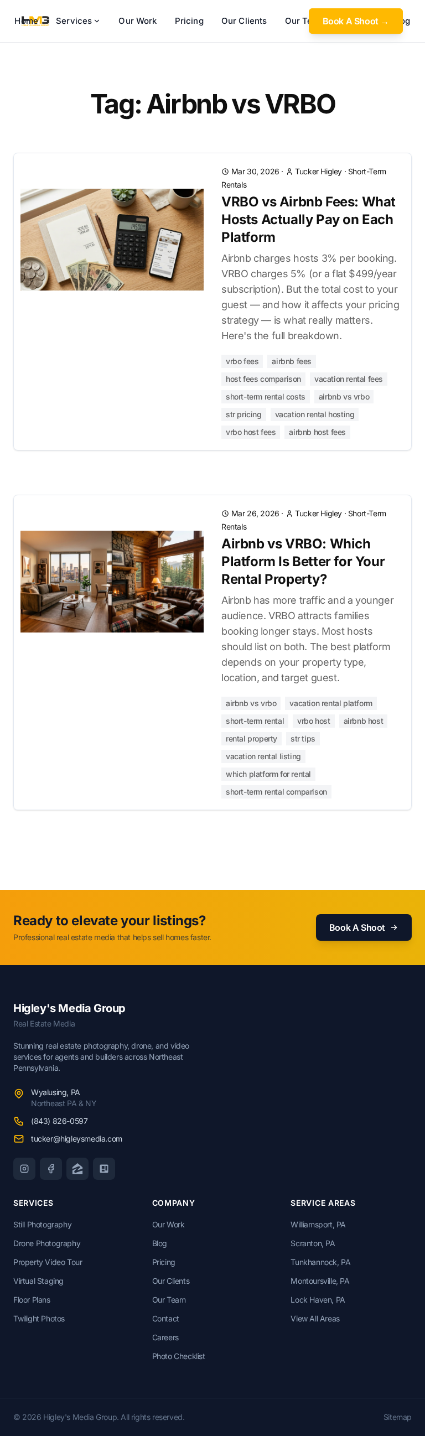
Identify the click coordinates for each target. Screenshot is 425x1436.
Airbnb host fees (317, 432)
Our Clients (244, 20)
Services (74, 20)
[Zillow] (77, 1169)
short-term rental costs (265, 396)
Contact (165, 1318)
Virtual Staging (38, 1280)
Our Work (137, 20)
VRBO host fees (251, 432)
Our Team (169, 1299)
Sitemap (397, 1417)
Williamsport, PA (318, 1224)
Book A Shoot (357, 927)
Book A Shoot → (356, 21)
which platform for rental (268, 774)
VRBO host (313, 720)
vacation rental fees (348, 378)
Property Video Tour (47, 1262)
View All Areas (315, 1318)
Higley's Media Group (69, 1008)
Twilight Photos (39, 1318)
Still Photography (42, 1224)
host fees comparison (263, 378)
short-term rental (255, 720)
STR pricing (244, 414)
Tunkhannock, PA (320, 1262)
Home (26, 20)
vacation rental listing (263, 756)
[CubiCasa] (104, 1169)
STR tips (303, 738)
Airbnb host (363, 720)
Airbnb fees (292, 361)
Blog (159, 1243)
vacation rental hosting (315, 414)
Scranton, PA (313, 1243)
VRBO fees (242, 361)
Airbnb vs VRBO (344, 396)
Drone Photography (46, 1243)
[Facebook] (51, 1169)
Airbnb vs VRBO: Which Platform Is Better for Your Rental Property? (303, 561)
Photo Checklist (178, 1356)
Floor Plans (31, 1299)
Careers (165, 1337)
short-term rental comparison (276, 791)
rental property (251, 738)
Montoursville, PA (320, 1280)
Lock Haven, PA (318, 1299)
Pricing (189, 20)
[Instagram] (24, 1169)
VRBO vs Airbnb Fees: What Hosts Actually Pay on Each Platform (308, 219)
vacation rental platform (330, 703)
